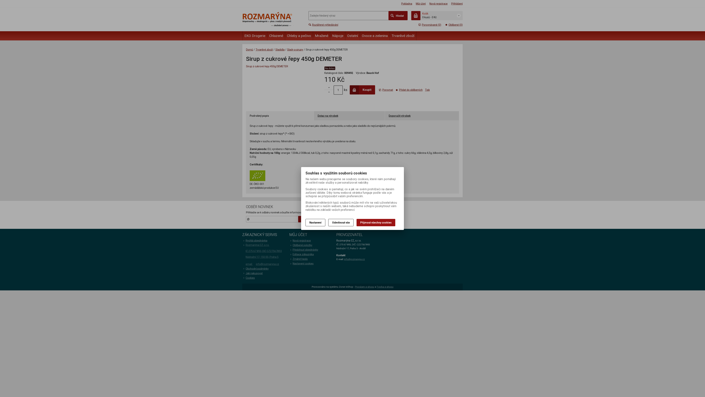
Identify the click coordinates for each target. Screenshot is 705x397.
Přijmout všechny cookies (376, 222)
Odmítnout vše (341, 222)
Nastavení (315, 222)
